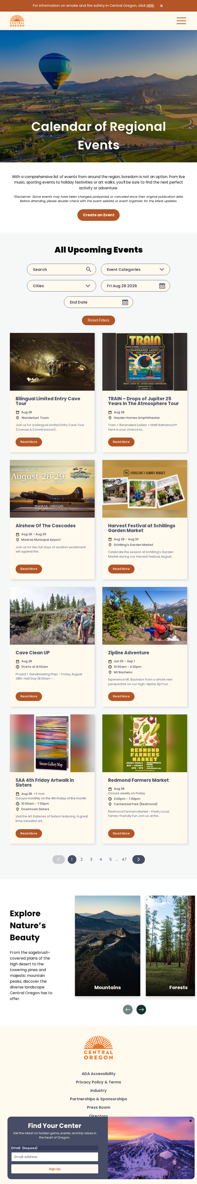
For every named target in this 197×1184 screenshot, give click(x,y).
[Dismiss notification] (161, 6)
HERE (150, 5)
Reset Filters (98, 320)
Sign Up (55, 1169)
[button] (128, 1009)
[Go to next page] (138, 859)
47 (124, 859)
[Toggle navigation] (181, 20)
